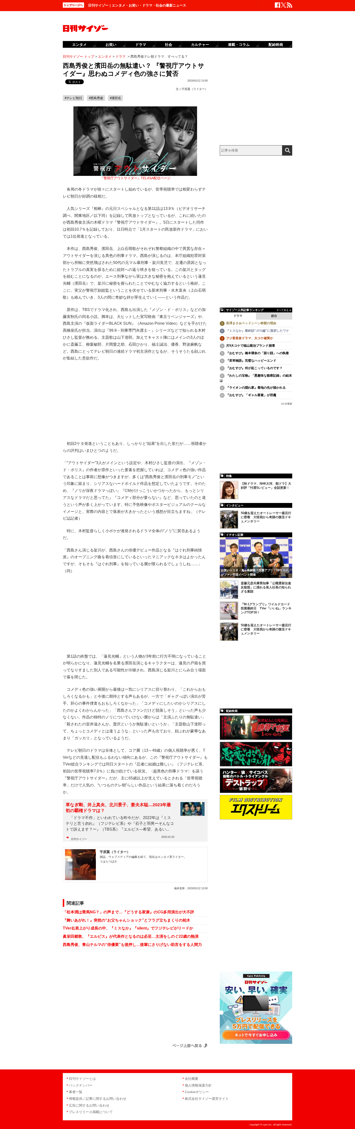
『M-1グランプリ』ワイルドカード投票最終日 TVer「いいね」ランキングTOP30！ (266, 608)
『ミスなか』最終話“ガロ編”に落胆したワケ (257, 330)
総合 (274, 315)
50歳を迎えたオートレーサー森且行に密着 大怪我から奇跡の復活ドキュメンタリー (266, 517)
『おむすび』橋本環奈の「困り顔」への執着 (257, 353)
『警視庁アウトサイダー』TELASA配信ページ (135, 178)
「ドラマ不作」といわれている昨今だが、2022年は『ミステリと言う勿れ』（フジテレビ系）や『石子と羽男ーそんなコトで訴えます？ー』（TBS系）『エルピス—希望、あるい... (120, 823)
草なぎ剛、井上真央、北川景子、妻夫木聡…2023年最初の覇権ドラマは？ (118, 807)
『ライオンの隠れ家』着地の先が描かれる (256, 387)
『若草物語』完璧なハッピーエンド (251, 360)
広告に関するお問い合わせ (89, 1105)
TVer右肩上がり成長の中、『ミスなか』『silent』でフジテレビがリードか (128, 928)
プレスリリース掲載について (91, 1112)
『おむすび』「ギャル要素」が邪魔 (251, 395)
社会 (168, 44)
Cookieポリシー (197, 1092)
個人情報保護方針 (198, 1085)
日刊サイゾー (79, 839)
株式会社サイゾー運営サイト (207, 1099)
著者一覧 (75, 1092)
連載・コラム (239, 44)
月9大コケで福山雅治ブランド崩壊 (250, 345)
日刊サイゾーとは (82, 1079)
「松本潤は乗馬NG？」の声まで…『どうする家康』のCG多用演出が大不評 (128, 912)
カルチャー (200, 44)
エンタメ (79, 44)
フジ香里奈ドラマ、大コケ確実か (249, 338)
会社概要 (191, 1079)
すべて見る (283, 310)
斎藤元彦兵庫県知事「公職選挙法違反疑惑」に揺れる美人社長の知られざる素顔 (266, 587)
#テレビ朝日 (73, 98)
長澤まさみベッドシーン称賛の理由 (251, 323)
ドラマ (238, 315)
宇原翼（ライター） (195, 89)
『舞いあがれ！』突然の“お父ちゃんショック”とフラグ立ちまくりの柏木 (126, 920)
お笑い (111, 44)
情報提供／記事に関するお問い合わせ (97, 1099)
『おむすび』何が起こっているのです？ (254, 368)
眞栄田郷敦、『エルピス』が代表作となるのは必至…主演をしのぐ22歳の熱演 (131, 936)
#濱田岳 (115, 98)
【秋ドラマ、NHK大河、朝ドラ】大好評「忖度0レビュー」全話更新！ (266, 485)
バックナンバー (80, 1085)
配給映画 (276, 44)
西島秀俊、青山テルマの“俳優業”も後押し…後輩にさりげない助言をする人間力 (132, 945)
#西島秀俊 (96, 98)
